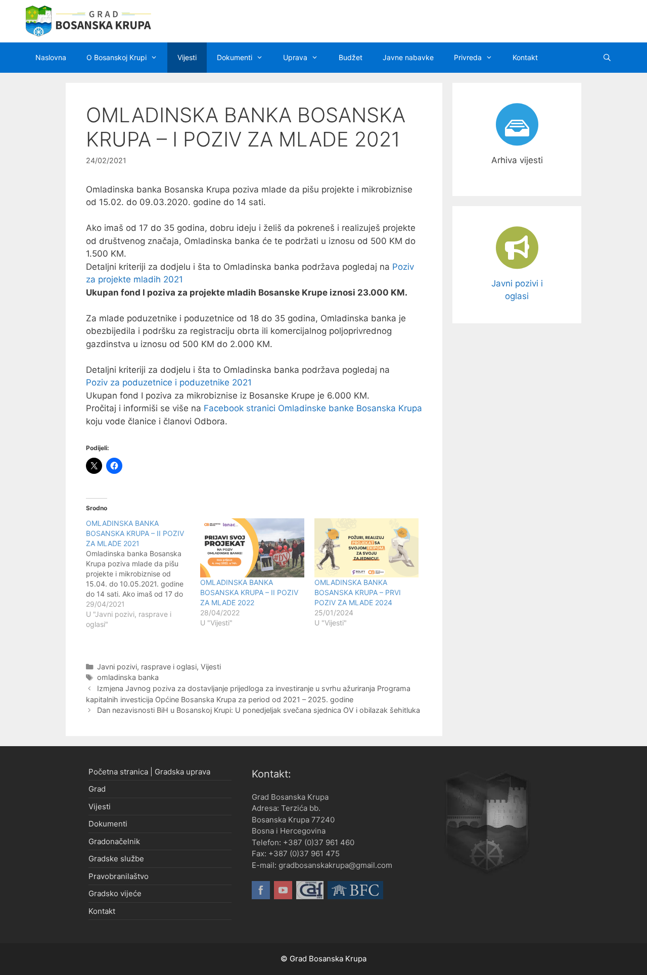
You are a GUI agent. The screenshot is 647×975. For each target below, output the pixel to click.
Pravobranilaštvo (118, 876)
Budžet (350, 57)
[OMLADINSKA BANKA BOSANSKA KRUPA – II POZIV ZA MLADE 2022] (252, 548)
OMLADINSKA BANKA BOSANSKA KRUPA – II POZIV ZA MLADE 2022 (249, 592)
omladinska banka (128, 677)
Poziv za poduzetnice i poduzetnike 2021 (169, 382)
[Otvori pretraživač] (607, 57)
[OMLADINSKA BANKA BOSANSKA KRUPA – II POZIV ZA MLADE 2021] (143, 573)
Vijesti (187, 57)
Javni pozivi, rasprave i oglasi (147, 666)
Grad (97, 789)
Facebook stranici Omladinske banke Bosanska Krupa (313, 408)
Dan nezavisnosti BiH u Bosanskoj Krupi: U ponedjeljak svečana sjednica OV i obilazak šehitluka (258, 710)
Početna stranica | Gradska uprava (149, 771)
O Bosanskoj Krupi (116, 57)
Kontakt (525, 57)
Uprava (295, 57)
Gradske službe (116, 858)
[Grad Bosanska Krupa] (88, 21)
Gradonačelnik (114, 841)
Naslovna (50, 57)
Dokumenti (234, 57)
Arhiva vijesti (517, 160)
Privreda (468, 57)
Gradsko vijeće (115, 893)
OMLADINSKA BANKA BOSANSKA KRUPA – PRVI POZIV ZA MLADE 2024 (357, 592)
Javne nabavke (408, 57)
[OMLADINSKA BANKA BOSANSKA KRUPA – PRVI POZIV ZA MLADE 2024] (366, 548)
